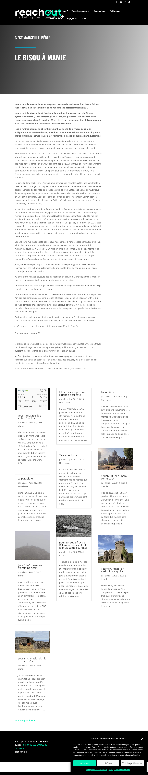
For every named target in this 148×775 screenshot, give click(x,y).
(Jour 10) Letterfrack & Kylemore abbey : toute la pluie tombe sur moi (73, 545)
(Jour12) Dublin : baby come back (114, 477)
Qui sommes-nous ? (59, 11)
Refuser (108, 763)
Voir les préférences (132, 763)
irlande (21, 426)
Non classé (23, 486)
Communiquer (100, 11)
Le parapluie (25, 478)
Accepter (84, 763)
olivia (24, 422)
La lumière (107, 392)
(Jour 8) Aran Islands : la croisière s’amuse (32, 660)
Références (115, 11)
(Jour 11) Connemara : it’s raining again (31, 566)
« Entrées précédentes (25, 720)
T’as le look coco (69, 455)
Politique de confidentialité (96, 769)
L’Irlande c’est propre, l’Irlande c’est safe (72, 393)
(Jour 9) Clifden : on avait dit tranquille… (113, 570)
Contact (84, 18)
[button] (142, 738)
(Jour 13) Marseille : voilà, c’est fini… (29, 417)
